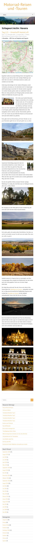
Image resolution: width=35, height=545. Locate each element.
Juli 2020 (5, 457)
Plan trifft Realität (6, 426)
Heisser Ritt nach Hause (8, 407)
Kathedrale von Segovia (16, 289)
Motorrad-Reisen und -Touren (17, 6)
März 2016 (5, 494)
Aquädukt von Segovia (13, 293)
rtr (3, 34)
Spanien (25, 36)
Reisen (17, 36)
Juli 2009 (5, 507)
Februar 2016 (6, 496)
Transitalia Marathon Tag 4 (9, 413)
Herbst (27, 34)
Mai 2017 (5, 473)
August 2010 (5, 501)
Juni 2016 (5, 488)
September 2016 (6, 480)
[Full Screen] (30, 43)
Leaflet (8, 72)
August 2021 (5, 454)
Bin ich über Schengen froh (9, 428)
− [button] (4, 45)
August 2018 (5, 470)
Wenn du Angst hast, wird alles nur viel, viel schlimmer (15, 433)
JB (2, 70)
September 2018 (6, 467)
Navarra (8, 36)
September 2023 (6, 452)
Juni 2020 (5, 459)
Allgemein (5, 520)
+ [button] (4, 43)
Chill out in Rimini (7, 410)
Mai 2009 (5, 512)
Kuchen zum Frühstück (8, 423)
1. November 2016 (11, 34)
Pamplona (12, 36)
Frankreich (5, 527)
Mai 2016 (5, 491)
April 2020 (5, 462)
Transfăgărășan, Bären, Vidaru (9, 431)
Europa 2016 (21, 34)
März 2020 (5, 465)
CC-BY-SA (31, 72)
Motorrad (4, 36)
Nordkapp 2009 (6, 530)
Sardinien (5, 535)
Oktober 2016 (6, 478)
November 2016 (6, 475)
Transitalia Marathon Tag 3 (9, 415)
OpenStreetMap (19, 72)
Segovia (21, 36)
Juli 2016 (5, 486)
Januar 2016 (5, 499)
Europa (4, 522)
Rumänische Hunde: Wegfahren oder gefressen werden (15, 444)
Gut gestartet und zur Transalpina (10, 436)
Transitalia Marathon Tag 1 (9, 420)
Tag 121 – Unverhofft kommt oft (15, 32)
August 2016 (5, 483)
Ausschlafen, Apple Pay (8, 439)
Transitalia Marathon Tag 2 (9, 418)
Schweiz (4, 538)
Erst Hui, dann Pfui (7, 441)
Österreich (5, 533)
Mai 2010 (5, 504)
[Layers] (30, 48)
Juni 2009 (5, 509)
